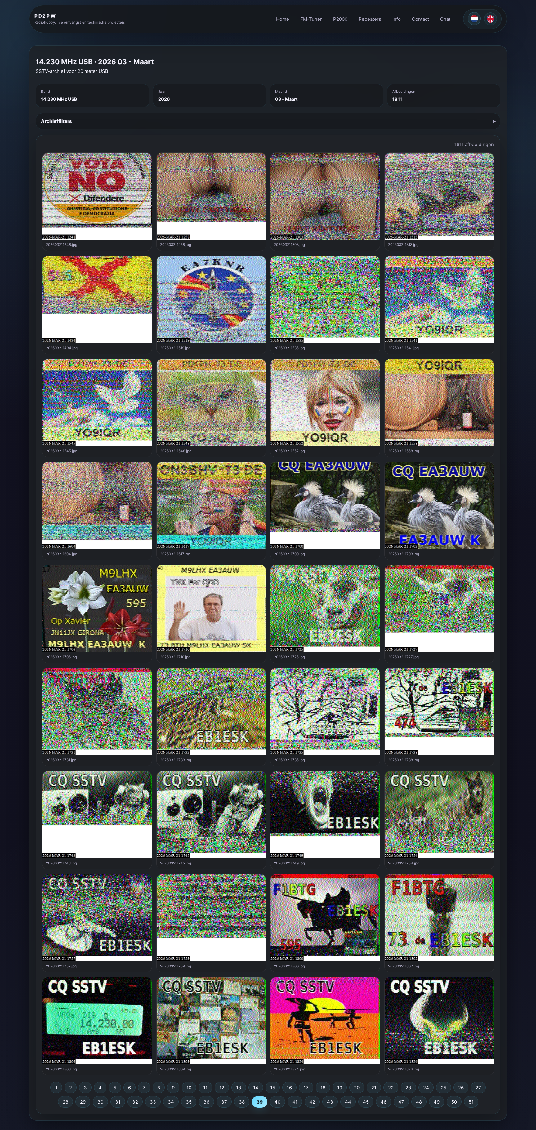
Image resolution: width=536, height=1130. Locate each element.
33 (153, 1102)
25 (443, 1088)
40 (277, 1102)
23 (408, 1088)
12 (221, 1088)
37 (224, 1102)
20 (357, 1088)
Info (396, 19)
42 (312, 1102)
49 (437, 1102)
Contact (420, 19)
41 (294, 1102)
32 (135, 1102)
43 (330, 1102)
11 (205, 1088)
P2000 (340, 19)
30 (100, 1102)
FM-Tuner (311, 19)
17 (306, 1088)
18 (322, 1088)
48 (419, 1102)
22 (391, 1088)
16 (289, 1088)
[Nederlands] (474, 18)
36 (206, 1102)
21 (373, 1088)
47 (401, 1102)
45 (366, 1102)
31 (117, 1102)
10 (188, 1088)
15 (272, 1088)
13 (238, 1088)
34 (171, 1102)
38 (242, 1102)
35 (189, 1102)
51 (471, 1102)
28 (65, 1102)
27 (478, 1088)
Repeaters (370, 19)
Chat (445, 19)
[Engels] (490, 18)
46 (383, 1102)
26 (461, 1088)
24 (426, 1088)
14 (255, 1088)
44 (348, 1102)
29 (83, 1102)
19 (339, 1088)
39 (260, 1102)
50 (454, 1102)
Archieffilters (56, 121)
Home (282, 19)
